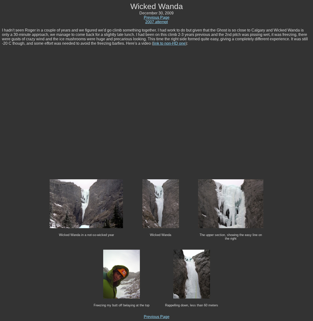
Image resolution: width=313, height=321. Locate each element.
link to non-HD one (169, 43)
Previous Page (156, 17)
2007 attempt (156, 22)
